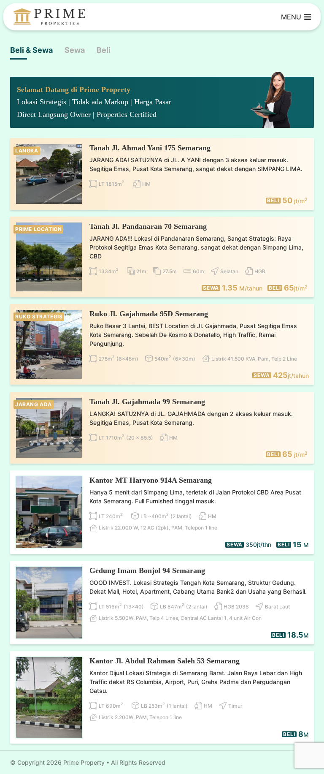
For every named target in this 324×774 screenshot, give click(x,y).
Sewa (75, 50)
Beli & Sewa (31, 50)
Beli (104, 50)
